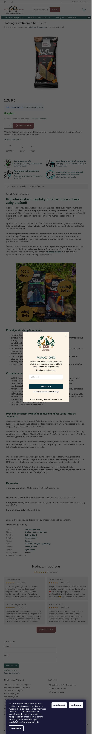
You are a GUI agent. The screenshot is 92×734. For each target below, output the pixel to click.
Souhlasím (75, 705)
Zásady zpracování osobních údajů (46, 391)
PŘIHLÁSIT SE (46, 386)
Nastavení (16, 728)
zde (37, 722)
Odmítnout (59, 705)
